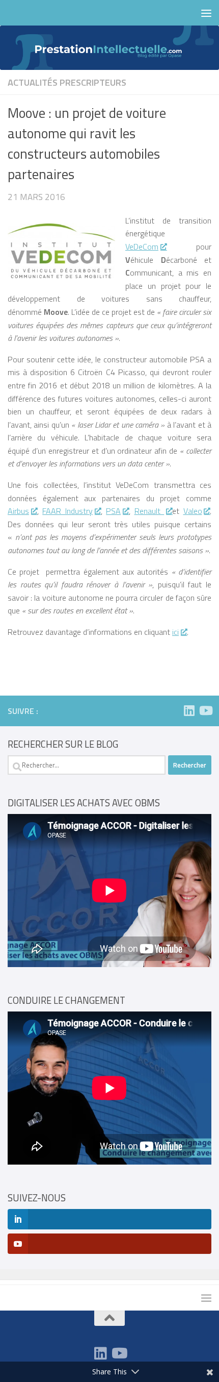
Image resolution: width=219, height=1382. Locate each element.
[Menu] (206, 13)
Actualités (33, 82)
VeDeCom (141, 246)
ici (175, 632)
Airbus (18, 511)
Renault (149, 511)
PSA (113, 511)
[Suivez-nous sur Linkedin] (189, 710)
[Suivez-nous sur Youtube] (205, 710)
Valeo (192, 511)
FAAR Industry (67, 511)
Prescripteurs (93, 82)
